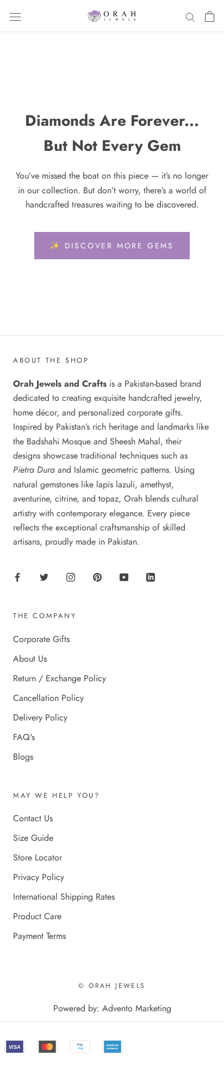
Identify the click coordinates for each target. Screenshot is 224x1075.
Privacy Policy (38, 877)
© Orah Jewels (111, 986)
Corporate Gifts (41, 639)
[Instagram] (70, 577)
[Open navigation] (15, 15)
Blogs (23, 756)
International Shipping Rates (64, 896)
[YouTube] (124, 577)
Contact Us (33, 818)
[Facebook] (17, 577)
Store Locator (37, 857)
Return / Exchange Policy (59, 678)
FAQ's (24, 737)
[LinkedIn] (150, 577)
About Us (30, 658)
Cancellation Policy (48, 698)
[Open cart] (209, 16)
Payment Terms (39, 936)
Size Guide (33, 838)
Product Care (37, 916)
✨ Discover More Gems (112, 245)
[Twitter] (44, 577)
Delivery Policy (40, 717)
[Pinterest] (97, 577)
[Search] (190, 16)
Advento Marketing (136, 1008)
